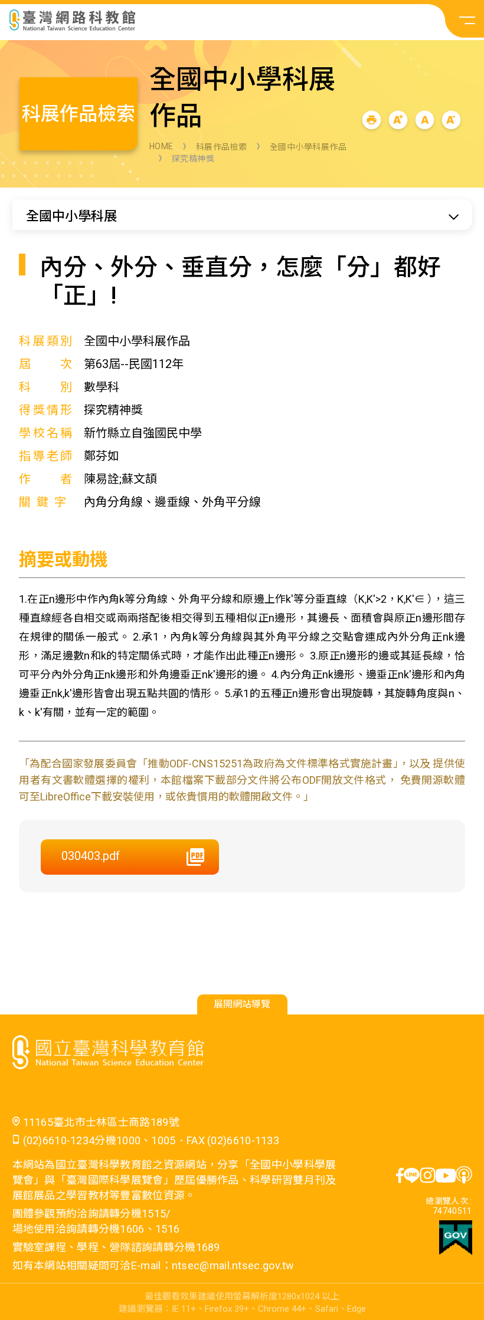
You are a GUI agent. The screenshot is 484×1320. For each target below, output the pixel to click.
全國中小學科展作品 (308, 147)
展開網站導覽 (242, 1004)
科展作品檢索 (221, 147)
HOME (161, 146)
